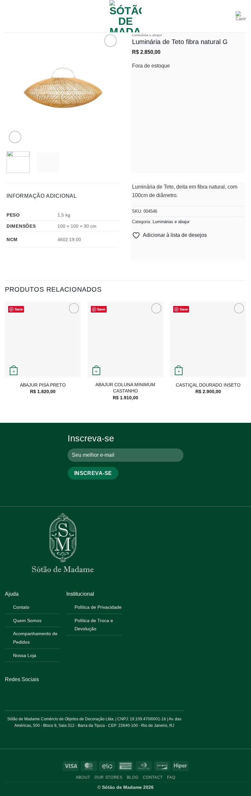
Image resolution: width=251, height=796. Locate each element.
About (83, 777)
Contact (153, 777)
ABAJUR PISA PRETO (43, 385)
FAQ (171, 777)
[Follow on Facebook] (8, 695)
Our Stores (108, 777)
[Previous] (17, 89)
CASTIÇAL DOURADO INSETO (208, 385)
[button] (9, 16)
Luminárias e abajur (147, 35)
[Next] (108, 89)
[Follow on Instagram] (16, 695)
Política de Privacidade (98, 607)
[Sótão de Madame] (125, 16)
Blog (132, 777)
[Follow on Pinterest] (24, 695)
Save (19, 309)
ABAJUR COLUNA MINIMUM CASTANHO (125, 387)
